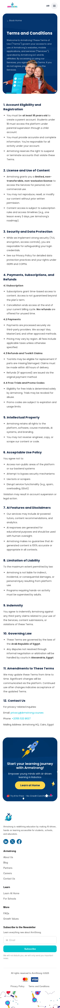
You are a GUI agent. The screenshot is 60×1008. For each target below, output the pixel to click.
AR (48, 5)
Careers (7, 873)
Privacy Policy (17, 986)
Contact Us (9, 878)
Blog (5, 862)
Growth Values (11, 918)
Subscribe (30, 949)
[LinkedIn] (5, 841)
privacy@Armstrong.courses (27, 712)
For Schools (9, 898)
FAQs (6, 913)
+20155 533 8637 (21, 718)
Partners (7, 868)
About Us (8, 857)
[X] (12, 841)
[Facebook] (19, 841)
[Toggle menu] (54, 6)
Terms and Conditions (39, 986)
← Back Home (14, 20)
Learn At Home (11, 893)
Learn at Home (30, 785)
